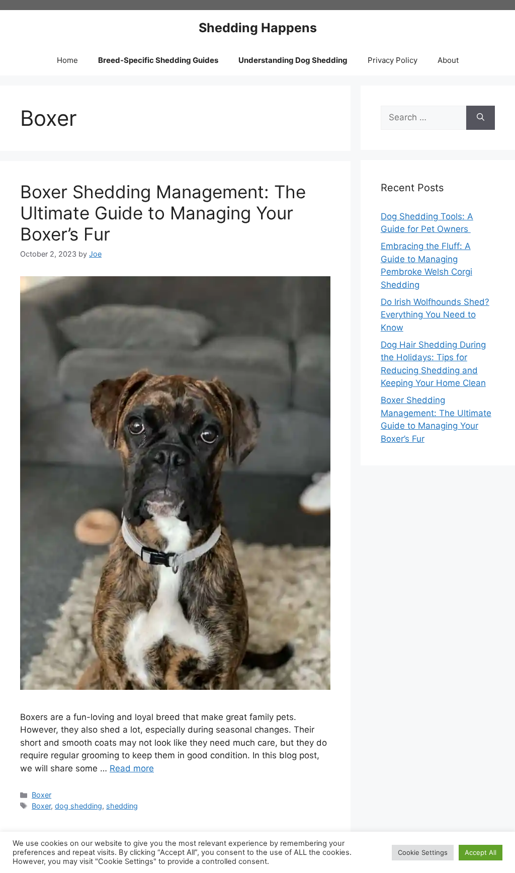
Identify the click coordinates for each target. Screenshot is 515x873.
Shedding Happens (258, 27)
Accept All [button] (480, 852)
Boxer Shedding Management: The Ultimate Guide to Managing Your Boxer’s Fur (163, 213)
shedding (122, 806)
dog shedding (78, 806)
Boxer (41, 794)
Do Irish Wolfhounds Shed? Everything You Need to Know (435, 315)
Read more (132, 768)
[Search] (480, 118)
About (448, 60)
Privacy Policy (392, 60)
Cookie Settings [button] (423, 852)
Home (67, 60)
